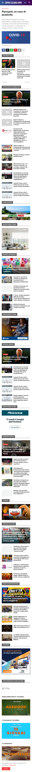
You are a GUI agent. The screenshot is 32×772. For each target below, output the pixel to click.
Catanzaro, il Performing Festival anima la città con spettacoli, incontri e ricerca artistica (21, 567)
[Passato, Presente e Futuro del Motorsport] (7, 157)
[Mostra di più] (23, 50)
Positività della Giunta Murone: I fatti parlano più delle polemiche (8, 72)
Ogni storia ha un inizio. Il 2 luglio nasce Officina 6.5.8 (21, 626)
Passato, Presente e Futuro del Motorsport (21, 155)
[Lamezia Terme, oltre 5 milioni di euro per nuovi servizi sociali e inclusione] (7, 185)
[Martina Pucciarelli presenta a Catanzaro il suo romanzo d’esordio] (7, 307)
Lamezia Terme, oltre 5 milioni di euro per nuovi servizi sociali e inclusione (21, 184)
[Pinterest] (15, 50)
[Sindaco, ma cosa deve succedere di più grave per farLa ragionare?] (7, 493)
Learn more (12, 765)
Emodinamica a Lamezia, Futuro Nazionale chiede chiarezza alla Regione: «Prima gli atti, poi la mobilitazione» (20, 176)
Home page (5, 8)
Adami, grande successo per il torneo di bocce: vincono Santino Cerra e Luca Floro (20, 461)
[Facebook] (3, 50)
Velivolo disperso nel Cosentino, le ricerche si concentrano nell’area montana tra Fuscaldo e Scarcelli (23, 73)
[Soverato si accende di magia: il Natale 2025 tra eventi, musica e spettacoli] (7, 576)
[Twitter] (7, 50)
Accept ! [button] (6, 768)
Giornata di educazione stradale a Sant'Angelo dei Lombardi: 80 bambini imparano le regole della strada (21, 609)
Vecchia (27, 82)
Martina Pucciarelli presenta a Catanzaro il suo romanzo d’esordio (21, 306)
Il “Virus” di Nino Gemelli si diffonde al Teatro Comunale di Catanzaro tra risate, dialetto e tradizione (21, 297)
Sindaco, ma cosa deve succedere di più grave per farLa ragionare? (21, 492)
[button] (2, 2)
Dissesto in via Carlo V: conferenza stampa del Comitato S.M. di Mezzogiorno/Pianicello (20, 279)
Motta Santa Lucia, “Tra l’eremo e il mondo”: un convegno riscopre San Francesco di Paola (20, 166)
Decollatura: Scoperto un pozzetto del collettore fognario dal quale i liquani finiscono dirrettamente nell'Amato (21, 483)
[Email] (19, 50)
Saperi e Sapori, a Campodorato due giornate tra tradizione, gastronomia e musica (21, 122)
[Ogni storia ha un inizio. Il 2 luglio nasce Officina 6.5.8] (7, 628)
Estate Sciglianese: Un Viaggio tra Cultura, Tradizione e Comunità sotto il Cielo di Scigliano (20, 619)
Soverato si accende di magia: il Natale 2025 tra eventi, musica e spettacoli (21, 575)
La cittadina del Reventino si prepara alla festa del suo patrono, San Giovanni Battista (21, 637)
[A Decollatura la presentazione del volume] (7, 470)
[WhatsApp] (11, 50)
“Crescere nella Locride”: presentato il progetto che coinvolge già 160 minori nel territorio (21, 558)
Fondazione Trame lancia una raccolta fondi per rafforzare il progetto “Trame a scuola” (21, 549)
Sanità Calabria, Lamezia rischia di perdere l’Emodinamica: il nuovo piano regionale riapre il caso (20, 399)
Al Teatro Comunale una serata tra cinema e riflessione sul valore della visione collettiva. (21, 288)
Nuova (5, 82)
